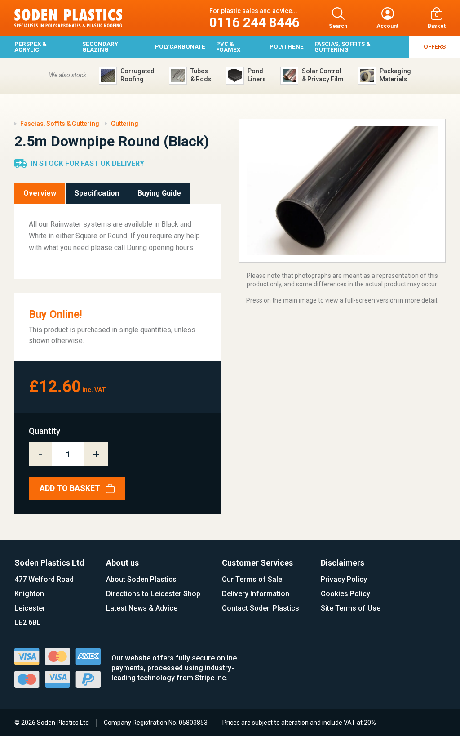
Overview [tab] (39, 193)
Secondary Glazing (100, 46)
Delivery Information (255, 593)
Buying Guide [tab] (159, 193)
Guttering (124, 123)
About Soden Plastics (141, 579)
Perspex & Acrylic (30, 46)
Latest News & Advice (141, 608)
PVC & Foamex (228, 46)
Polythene (287, 46)
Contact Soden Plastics (260, 608)
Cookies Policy (345, 593)
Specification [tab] (97, 193)
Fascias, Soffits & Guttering (342, 46)
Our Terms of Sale (252, 579)
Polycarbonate (180, 46)
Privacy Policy (344, 579)
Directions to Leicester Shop (153, 593)
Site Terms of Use (350, 608)
